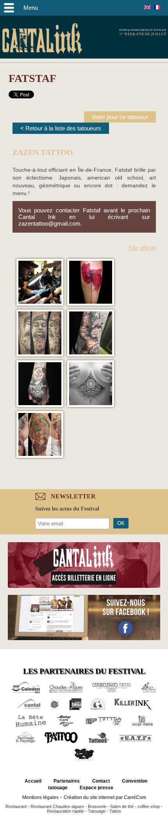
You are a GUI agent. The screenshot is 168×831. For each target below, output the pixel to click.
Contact (101, 781)
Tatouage (96, 811)
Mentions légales (40, 797)
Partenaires (67, 781)
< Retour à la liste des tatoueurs (60, 128)
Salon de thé (122, 806)
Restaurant (16, 806)
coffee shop (149, 806)
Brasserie (97, 806)
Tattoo (115, 811)
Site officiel (142, 247)
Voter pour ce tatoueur (120, 117)
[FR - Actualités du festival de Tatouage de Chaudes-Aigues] (157, 7)
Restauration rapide (65, 811)
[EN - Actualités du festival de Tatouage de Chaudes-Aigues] (147, 7)
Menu (30, 7)
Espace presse (96, 787)
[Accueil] (42, 40)
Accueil (33, 781)
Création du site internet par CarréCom (105, 797)
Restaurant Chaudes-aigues (57, 806)
